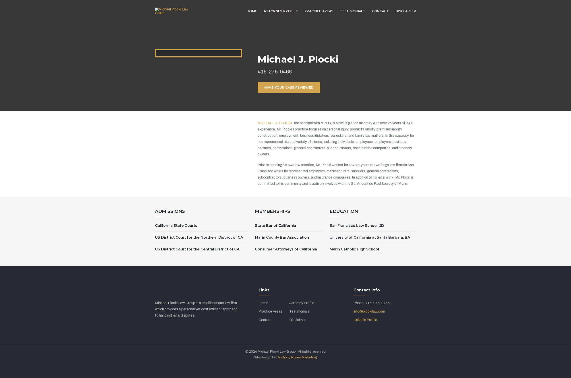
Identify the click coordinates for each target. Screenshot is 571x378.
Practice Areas (270, 311)
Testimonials (299, 311)
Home (263, 303)
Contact (265, 320)
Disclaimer (297, 320)
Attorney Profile (301, 303)
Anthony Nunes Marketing (297, 357)
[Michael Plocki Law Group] (173, 11)
